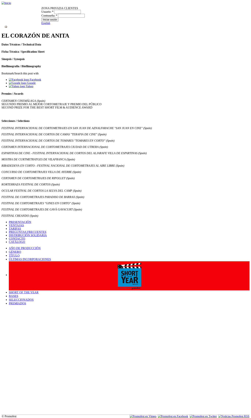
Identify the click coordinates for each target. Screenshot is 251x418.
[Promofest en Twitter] (203, 416)
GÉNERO (15, 251)
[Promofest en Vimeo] (143, 416)
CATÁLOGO (17, 241)
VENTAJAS (16, 225)
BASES (13, 296)
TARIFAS (15, 228)
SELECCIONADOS (21, 299)
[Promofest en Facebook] (173, 416)
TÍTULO (14, 255)
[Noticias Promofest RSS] (233, 416)
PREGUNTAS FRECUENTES (27, 231)
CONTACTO (17, 238)
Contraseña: (49, 15)
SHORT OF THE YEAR (24, 292)
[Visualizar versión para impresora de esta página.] (5, 26)
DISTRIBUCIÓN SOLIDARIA (28, 235)
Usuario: (47, 11)
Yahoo (29, 86)
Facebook (35, 79)
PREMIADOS (17, 303)
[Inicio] (6, 3)
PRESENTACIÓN (20, 222)
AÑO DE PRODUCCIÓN (25, 248)
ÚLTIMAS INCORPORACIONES (30, 259)
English (45, 23)
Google (31, 83)
